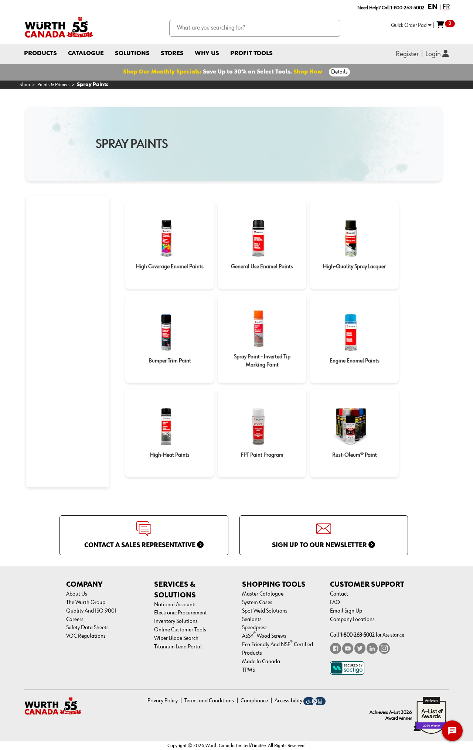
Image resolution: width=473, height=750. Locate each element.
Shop (25, 84)
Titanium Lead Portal (178, 647)
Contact (339, 594)
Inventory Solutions (176, 621)
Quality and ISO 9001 (91, 611)
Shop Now (307, 72)
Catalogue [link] (86, 53)
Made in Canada (261, 662)
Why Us (207, 53)
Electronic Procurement (180, 613)
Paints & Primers (53, 84)
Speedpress (255, 628)
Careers (75, 620)
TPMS (248, 670)
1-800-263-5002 (357, 635)
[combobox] (254, 28)
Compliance (254, 701)
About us (76, 594)
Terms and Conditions (209, 701)
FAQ (335, 603)
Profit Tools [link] (251, 53)
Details (339, 72)
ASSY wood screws (264, 636)
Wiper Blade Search (176, 638)
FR (446, 7)
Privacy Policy (162, 701)
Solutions (132, 53)
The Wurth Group (85, 603)
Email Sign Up (346, 611)
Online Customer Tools (180, 630)
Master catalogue (262, 594)
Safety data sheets (87, 628)
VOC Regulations (86, 636)
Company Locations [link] (352, 620)
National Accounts (175, 605)
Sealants (252, 620)
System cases (257, 603)
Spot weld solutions (264, 611)
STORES (172, 53)
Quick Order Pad (409, 25)
